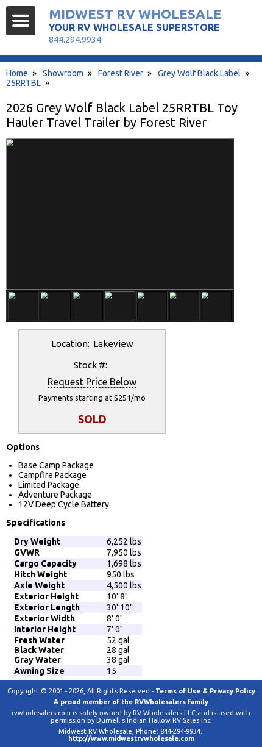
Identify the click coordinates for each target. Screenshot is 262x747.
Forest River (120, 73)
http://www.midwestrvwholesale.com (131, 738)
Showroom (63, 73)
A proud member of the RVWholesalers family (131, 702)
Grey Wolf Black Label (199, 73)
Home (17, 73)
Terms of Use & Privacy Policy (205, 691)
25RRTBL (23, 83)
